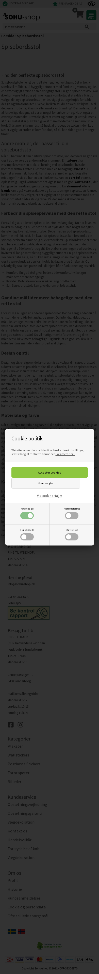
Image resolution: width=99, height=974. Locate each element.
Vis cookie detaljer (49, 496)
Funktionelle (27, 530)
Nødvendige (27, 508)
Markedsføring (72, 508)
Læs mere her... (65, 454)
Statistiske (72, 530)
